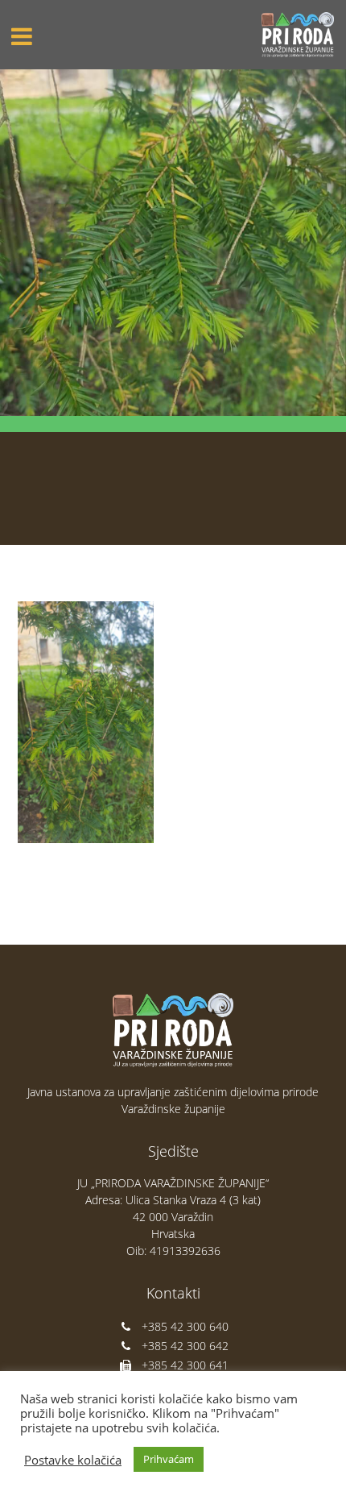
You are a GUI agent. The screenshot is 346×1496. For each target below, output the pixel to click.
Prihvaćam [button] (168, 1459)
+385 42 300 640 (185, 1326)
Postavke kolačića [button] (73, 1459)
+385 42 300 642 (185, 1345)
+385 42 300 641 (185, 1365)
